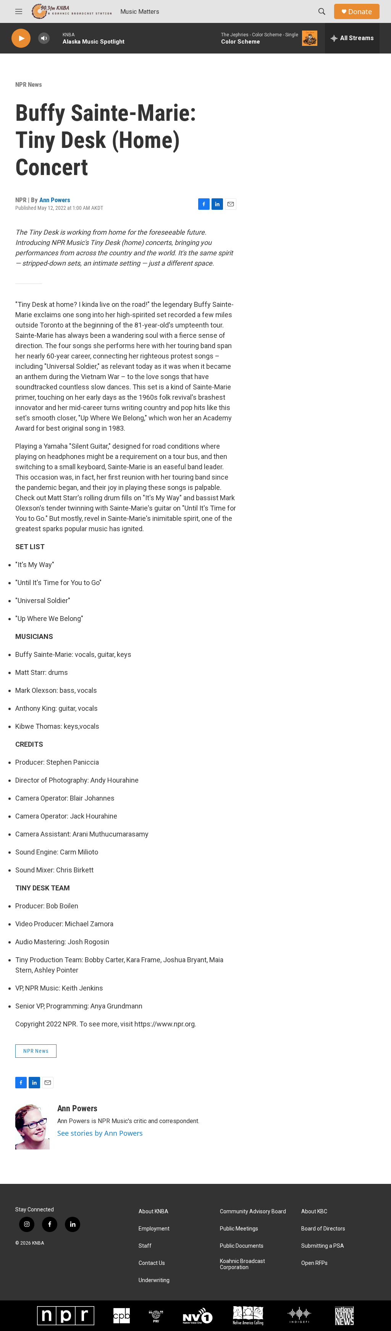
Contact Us (152, 1263)
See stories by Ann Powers (100, 1133)
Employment (154, 1229)
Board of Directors (323, 1229)
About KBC (314, 1211)
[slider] (56, 38)
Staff (145, 1246)
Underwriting (154, 1280)
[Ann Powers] (32, 1126)
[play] (21, 38)
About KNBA (153, 1211)
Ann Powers (54, 200)
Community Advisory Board (253, 1211)
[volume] (43, 38)
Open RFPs (314, 1263)
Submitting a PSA (322, 1246)
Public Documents (241, 1246)
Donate (360, 12)
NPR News (28, 84)
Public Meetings (239, 1229)
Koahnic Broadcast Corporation (242, 1264)
